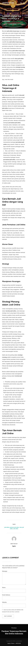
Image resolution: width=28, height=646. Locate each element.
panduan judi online (14, 527)
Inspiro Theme (10, 643)
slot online (15, 528)
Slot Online (13, 24)
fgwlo (5, 24)
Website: (4, 602)
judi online (6, 527)
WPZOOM (18, 643)
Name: (4, 587)
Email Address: (6, 595)
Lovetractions (8, 3)
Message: (4, 571)
